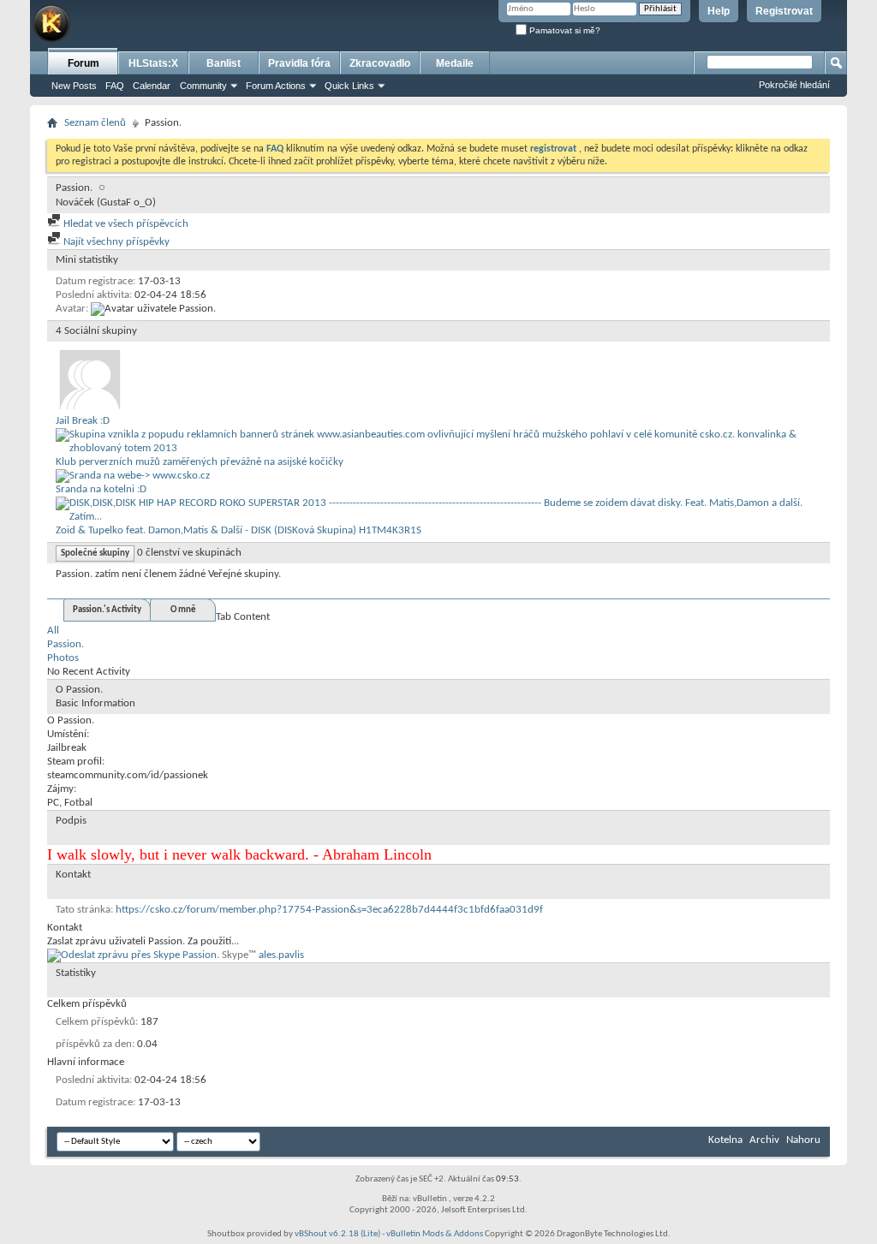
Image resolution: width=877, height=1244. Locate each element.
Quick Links (349, 85)
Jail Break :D (83, 420)
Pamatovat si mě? (563, 30)
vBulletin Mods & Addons (434, 1234)
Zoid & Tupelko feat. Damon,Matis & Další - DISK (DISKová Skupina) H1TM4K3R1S (238, 530)
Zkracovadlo (379, 63)
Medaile (455, 63)
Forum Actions (276, 85)
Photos (63, 658)
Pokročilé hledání (794, 85)
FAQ (114, 85)
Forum (83, 63)
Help (718, 11)
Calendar (151, 85)
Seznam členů (95, 122)
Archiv (764, 1140)
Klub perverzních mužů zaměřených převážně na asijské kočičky (199, 461)
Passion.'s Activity (107, 610)
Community (203, 85)
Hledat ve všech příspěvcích (124, 223)
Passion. (65, 644)
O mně (183, 610)
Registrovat (784, 11)
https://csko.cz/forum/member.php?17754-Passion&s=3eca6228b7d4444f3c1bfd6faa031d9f (329, 909)
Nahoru (803, 1140)
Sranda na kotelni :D (101, 489)
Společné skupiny (95, 553)
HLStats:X (153, 63)
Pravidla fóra (299, 63)
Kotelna (725, 1140)
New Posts (74, 85)
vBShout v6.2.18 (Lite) (337, 1234)
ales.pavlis (281, 955)
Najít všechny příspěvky (115, 241)
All (53, 630)
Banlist (223, 63)
